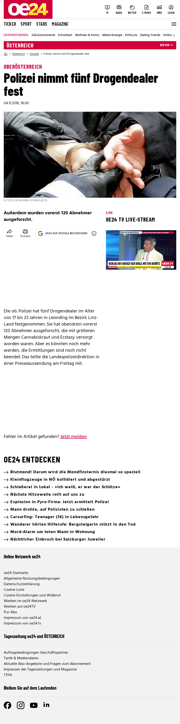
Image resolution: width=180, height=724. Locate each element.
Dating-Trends (150, 35)
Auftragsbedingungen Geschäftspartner (36, 653)
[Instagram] (20, 705)
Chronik (34, 54)
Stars (41, 24)
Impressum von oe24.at (22, 618)
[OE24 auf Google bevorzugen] (94, 233)
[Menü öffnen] (173, 24)
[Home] (6, 54)
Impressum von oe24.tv (22, 623)
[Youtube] (34, 705)
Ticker (10, 24)
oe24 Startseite (16, 573)
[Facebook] (7, 705)
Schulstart (65, 35)
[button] (113, 262)
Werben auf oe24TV (20, 607)
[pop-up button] (161, 262)
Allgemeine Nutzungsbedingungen (32, 579)
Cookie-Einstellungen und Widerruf (32, 595)
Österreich (20, 45)
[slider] (129, 262)
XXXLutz (131, 35)
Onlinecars (170, 35)
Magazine (60, 24)
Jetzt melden (73, 437)
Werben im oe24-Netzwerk (25, 601)
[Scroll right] (174, 35)
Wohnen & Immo (87, 35)
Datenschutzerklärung (22, 584)
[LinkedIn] (47, 705)
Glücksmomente (43, 35)
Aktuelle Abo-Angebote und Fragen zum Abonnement (47, 664)
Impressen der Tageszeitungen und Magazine (40, 670)
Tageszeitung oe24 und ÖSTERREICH (34, 636)
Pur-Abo (10, 612)
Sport (26, 24)
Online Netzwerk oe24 (22, 556)
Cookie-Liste (14, 590)
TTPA (8, 675)
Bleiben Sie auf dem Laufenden (30, 688)
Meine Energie (112, 35)
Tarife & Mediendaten (21, 658)
